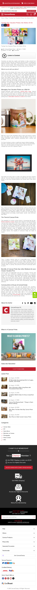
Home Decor (6, 431)
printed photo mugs (26, 91)
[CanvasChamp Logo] (9, 14)
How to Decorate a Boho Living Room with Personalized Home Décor (20, 388)
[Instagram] (35, 303)
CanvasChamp (16, 294)
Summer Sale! (4, 7)
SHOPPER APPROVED (23, 522)
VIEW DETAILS (23, 8)
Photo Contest (7, 437)
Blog (7, 18)
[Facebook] (22, 303)
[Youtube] (11, 578)
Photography (6, 435)
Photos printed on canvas (8, 221)
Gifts (4, 439)
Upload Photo (31, 10)
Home (2, 18)
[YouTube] (31, 303)
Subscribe (33, 517)
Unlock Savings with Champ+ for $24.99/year (18, 467)
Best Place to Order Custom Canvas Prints (20, 417)
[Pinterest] (8, 25)
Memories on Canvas (8, 433)
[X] (25, 303)
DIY (4, 429)
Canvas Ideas (6, 427)
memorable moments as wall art (16, 96)
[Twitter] (13, 578)
